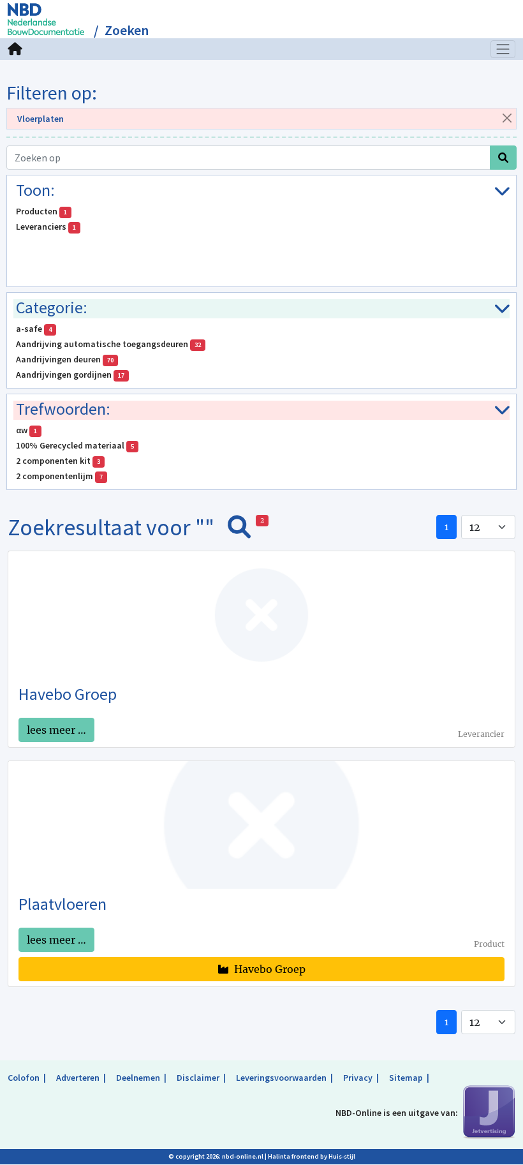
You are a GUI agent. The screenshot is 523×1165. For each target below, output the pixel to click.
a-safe (34, 328)
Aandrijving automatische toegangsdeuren (108, 344)
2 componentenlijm (59, 476)
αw (26, 430)
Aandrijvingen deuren (65, 359)
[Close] (506, 117)
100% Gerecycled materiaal (75, 445)
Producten (41, 211)
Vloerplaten (40, 118)
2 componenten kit (58, 460)
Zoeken (127, 30)
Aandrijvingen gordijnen (70, 374)
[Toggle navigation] (503, 49)
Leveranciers (46, 226)
